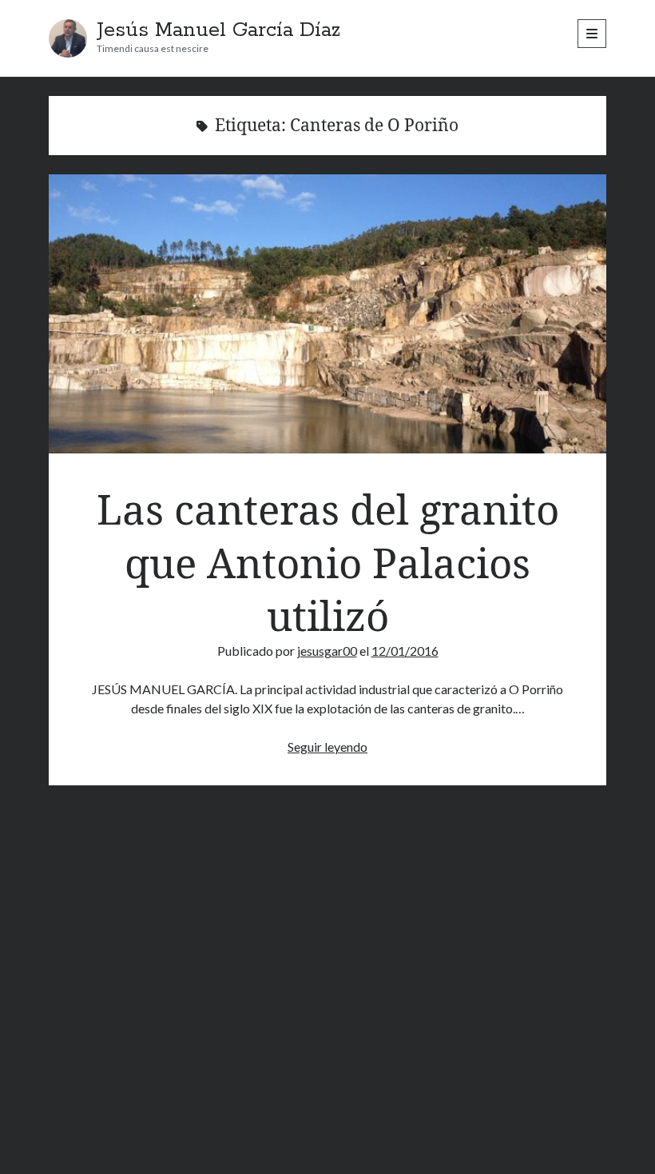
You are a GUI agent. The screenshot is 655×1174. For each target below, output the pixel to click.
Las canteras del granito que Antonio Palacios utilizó (328, 313)
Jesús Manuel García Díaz (218, 30)
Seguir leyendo (327, 746)
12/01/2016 (405, 650)
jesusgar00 (327, 650)
